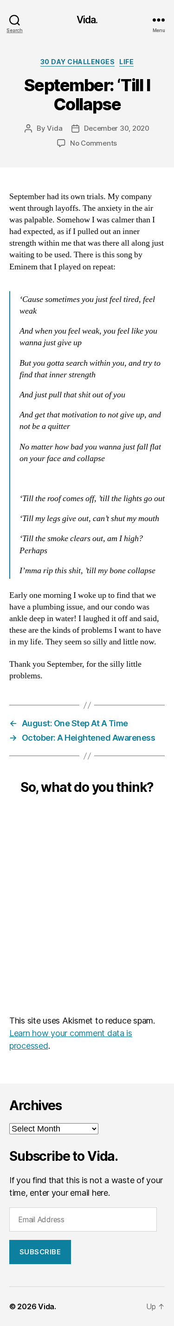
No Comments (93, 143)
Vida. (87, 20)
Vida (54, 128)
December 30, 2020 (116, 128)
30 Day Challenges (77, 62)
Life (126, 62)
